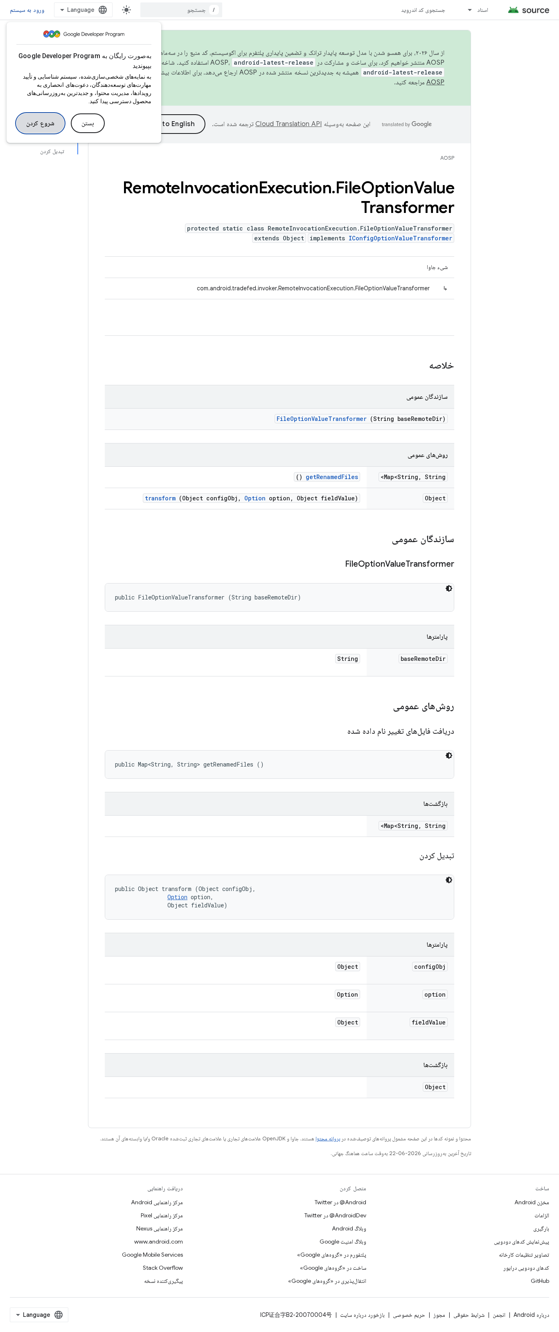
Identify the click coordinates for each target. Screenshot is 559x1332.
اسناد (482, 10)
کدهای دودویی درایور (526, 1267)
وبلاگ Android (349, 1228)
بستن (87, 123)
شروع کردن (40, 123)
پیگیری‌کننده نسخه (163, 1281)
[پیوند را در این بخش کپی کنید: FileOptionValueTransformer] (335, 565)
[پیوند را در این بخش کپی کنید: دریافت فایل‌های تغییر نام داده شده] (337, 732)
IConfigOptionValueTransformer (400, 238)
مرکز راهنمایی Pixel (162, 1215)
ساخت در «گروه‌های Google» (333, 1267)
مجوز (439, 1315)
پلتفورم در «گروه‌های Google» (331, 1254)
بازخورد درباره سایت (362, 1315)
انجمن (499, 1315)
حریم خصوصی (409, 1315)
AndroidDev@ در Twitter (335, 1215)
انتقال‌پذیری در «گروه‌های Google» (327, 1281)
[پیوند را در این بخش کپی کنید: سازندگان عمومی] (381, 540)
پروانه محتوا (328, 1138)
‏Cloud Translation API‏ (288, 124)
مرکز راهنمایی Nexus (159, 1228)
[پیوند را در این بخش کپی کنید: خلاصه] (418, 366)
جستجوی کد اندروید (423, 10)
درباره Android (531, 1315)
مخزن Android (531, 1202)
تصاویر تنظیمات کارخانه (524, 1254)
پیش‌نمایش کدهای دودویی (521, 1241)
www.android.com (158, 1241)
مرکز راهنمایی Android (157, 1202)
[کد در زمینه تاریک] (449, 588)
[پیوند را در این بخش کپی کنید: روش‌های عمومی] (382, 707)
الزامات (541, 1215)
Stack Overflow (163, 1267)
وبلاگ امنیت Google (343, 1241)
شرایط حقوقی (469, 1315)
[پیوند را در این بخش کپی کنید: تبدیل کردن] (409, 856)
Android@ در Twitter (340, 1202)
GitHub (540, 1281)
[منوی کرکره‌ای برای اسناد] (466, 10)
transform (160, 498)
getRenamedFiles (332, 477)
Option (255, 498)
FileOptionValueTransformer (322, 419)
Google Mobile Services (152, 1254)
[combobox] (181, 9)
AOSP (447, 157)
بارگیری (541, 1228)
